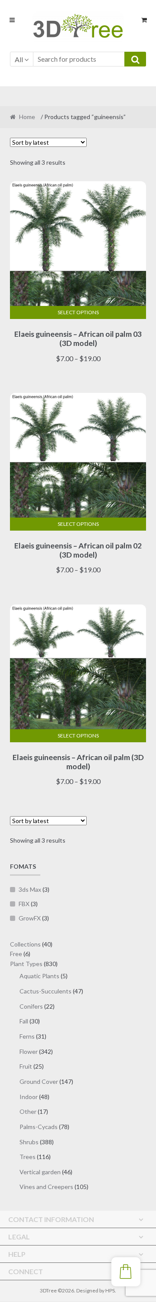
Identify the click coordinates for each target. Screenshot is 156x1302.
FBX (24, 903)
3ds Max (30, 889)
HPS (110, 1290)
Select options (78, 312)
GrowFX (30, 918)
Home (27, 116)
